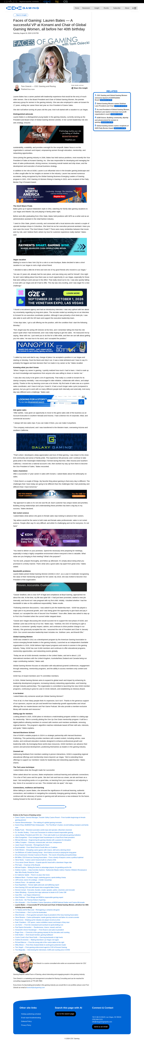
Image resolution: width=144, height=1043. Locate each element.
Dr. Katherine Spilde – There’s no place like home (32, 875)
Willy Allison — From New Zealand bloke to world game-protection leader (40, 945)
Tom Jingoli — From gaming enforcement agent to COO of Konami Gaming (41, 947)
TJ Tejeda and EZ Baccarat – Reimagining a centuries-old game (37, 910)
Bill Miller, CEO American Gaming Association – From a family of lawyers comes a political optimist (49, 857)
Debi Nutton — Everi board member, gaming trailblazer (34, 935)
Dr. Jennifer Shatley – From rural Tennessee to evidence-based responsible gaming (44, 832)
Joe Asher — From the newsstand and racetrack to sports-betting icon (39, 925)
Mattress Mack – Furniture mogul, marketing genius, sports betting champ (40, 877)
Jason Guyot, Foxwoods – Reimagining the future (32, 845)
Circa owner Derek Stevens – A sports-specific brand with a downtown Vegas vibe (43, 862)
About (127, 8)
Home (77, 8)
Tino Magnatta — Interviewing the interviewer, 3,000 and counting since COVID (42, 950)
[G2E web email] (51, 297)
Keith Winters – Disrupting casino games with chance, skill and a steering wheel (43, 850)
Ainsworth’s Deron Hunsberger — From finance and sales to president (39, 930)
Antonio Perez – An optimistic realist (27, 882)
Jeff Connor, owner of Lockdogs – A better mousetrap (33, 880)
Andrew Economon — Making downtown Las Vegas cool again (37, 940)
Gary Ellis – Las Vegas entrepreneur (27, 895)
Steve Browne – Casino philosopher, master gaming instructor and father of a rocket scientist (47, 917)
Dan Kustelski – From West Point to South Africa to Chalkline (36, 847)
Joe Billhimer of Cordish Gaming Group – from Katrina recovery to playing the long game (45, 852)
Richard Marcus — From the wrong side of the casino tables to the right (39, 942)
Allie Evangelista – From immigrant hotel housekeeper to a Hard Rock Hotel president (45, 837)
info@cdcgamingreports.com (102, 1022)
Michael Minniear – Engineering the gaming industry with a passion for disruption (43, 840)
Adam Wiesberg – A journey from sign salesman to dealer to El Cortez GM (40, 892)
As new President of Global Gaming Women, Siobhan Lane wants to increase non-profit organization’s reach (112, 112)
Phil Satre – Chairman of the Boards (27, 865)
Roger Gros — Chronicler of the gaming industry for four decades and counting (42, 932)
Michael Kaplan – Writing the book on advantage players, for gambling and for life (43, 867)
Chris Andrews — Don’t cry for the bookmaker (31, 912)
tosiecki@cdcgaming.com (36, 987)
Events (106, 8)
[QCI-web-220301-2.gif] (51, 587)
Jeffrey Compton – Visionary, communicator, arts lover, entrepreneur (38, 842)
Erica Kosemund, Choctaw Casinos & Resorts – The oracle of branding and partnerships (46, 855)
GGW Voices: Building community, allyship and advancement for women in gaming (111, 120)
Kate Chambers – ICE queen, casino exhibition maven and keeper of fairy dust (42, 922)
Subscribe (116, 8)
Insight (96, 8)
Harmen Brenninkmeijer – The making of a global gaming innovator (38, 822)
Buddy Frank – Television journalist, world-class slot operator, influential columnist (43, 830)
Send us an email (101, 1027)
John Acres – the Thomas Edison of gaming (30, 900)
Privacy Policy (26, 1025)
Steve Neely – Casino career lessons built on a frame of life (35, 860)
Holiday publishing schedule (31, 1014)
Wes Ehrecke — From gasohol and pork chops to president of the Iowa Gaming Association (46, 915)
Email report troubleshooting (31, 1018)
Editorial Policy (26, 1021)
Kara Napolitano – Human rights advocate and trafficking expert (37, 885)
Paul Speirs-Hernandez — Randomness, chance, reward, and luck (38, 927)
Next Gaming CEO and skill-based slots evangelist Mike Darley (37, 887)
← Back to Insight (21, 15)
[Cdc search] (51, 401)
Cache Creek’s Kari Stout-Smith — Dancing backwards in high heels (39, 937)
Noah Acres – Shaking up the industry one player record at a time (37, 920)
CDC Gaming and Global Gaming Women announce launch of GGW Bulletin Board (111, 98)
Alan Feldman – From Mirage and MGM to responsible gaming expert (39, 897)
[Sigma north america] (51, 194)
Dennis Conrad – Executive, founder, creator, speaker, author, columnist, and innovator (45, 890)
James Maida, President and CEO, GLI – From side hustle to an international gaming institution (48, 835)
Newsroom (86, 8)
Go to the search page (65, 1014)
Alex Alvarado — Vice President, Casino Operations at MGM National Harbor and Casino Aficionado (50, 902)
